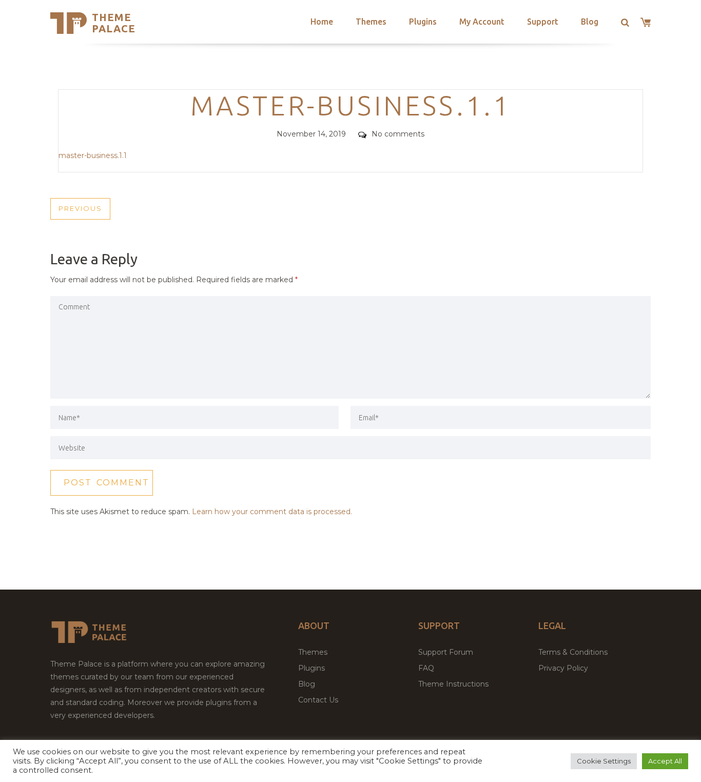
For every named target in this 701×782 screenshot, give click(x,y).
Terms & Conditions (573, 652)
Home (321, 21)
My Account (481, 21)
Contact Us (318, 700)
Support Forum (445, 652)
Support (542, 21)
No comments (398, 134)
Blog (589, 21)
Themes (371, 21)
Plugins (423, 21)
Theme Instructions (453, 684)
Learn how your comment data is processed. (272, 511)
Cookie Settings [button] (604, 761)
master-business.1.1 (93, 155)
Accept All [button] (665, 761)
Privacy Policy (563, 668)
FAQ (426, 668)
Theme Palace (113, 22)
